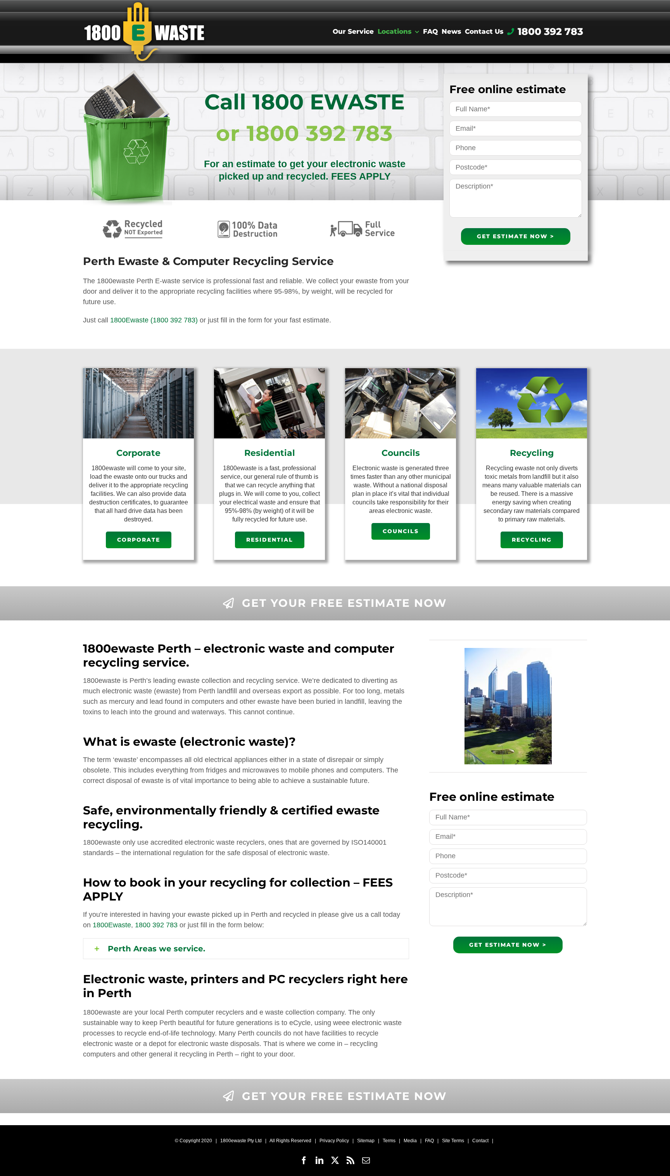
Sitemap (366, 1140)
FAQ (429, 1140)
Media (410, 1140)
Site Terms (453, 1140)
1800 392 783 (156, 925)
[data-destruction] (248, 221)
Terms (389, 1140)
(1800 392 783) (174, 320)
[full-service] (362, 221)
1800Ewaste (129, 320)
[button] (246, 949)
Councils (401, 453)
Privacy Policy (334, 1140)
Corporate (138, 453)
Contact (480, 1140)
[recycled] (134, 221)
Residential (269, 453)
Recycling (532, 453)
